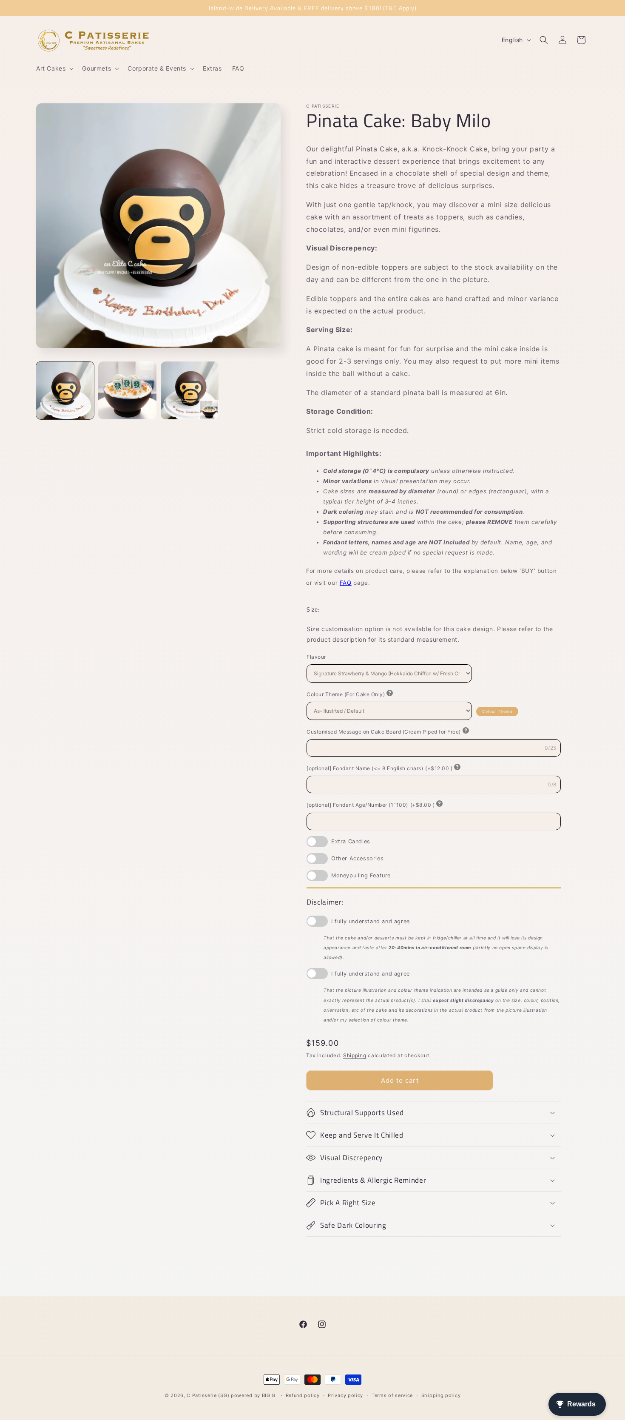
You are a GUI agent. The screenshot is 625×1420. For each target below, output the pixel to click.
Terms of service (392, 1395)
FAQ (346, 582)
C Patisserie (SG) (208, 1395)
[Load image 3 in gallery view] (190, 390)
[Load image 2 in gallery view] (127, 390)
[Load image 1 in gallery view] (65, 390)
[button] (54, 68)
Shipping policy (441, 1395)
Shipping (354, 1055)
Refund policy (303, 1395)
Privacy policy (345, 1395)
